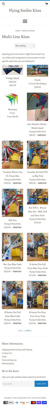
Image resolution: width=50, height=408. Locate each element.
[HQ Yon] (12, 203)
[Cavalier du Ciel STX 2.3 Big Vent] (37, 155)
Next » (29, 330)
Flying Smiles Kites (25, 10)
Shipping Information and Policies (17, 349)
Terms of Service (9, 360)
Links (4, 356)
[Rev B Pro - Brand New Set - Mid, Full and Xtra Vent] (37, 197)
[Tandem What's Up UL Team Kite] (12, 155)
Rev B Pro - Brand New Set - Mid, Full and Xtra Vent (37, 211)
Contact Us (7, 353)
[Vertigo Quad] (12, 70)
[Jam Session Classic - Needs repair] (37, 107)
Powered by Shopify (39, 398)
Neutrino (12, 109)
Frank (37, 79)
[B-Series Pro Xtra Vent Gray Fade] (37, 295)
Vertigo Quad (12, 78)
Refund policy (8, 363)
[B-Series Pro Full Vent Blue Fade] (12, 295)
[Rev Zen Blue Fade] (12, 247)
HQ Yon (12, 220)
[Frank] (37, 71)
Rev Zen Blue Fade (12, 264)
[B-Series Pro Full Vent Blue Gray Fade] (37, 247)
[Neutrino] (12, 99)
